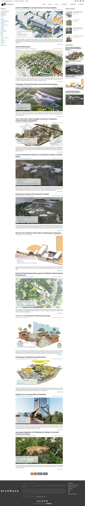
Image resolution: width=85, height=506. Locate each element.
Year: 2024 (19, 140)
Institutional (3, 29)
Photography (4, 14)
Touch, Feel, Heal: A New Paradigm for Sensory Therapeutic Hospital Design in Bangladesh (36, 120)
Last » (45, 473)
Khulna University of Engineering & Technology (26, 143)
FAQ (69, 492)
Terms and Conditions (72, 494)
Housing (2, 28)
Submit (27, 1)
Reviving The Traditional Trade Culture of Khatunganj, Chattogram (38, 233)
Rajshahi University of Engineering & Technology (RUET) (28, 183)
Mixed (2, 32)
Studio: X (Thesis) (20, 72)
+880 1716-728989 (20, 1)
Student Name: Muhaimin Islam (23, 104)
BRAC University (20, 108)
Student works (4, 12)
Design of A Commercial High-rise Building (31, 394)
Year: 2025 (19, 71)
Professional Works (5, 11)
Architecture (3, 19)
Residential (3, 42)
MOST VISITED (69, 45)
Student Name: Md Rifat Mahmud (23, 139)
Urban (2, 43)
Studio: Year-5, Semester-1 (22, 460)
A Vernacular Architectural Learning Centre (31, 357)
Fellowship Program (72, 486)
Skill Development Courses (73, 485)
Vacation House (4, 45)
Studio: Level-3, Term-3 (21, 420)
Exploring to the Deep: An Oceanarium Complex (32, 194)
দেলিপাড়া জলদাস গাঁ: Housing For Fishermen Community (33, 316)
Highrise (2, 26)
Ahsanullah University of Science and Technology (27, 221)
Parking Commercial (4, 37)
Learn (56, 4)
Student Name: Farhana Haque (23, 417)
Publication (64, 4)
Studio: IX (19, 141)
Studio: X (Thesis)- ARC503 (22, 107)
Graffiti (2, 15)
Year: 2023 (19, 32)
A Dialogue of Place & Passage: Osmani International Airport (37, 84)
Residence (3, 41)
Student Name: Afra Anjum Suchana (24, 217)
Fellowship (81, 4)
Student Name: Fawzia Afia (22, 179)
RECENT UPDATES (70, 8)
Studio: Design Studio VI (22, 33)
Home (44, 4)
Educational (3, 22)
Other (2, 36)
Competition (73, 4)
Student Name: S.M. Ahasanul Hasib (24, 31)
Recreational (3, 40)
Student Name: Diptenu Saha (22, 342)
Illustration (3, 13)
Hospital (2, 27)
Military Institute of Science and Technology (26, 305)
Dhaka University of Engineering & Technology (26, 384)
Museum (2, 33)
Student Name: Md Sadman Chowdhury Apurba (26, 259)
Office (2, 35)
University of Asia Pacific (22, 35)
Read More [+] (60, 44)
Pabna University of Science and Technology (26, 346)
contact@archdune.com (8, 1)
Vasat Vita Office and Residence (78, 35)
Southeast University (21, 421)
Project (50, 4)
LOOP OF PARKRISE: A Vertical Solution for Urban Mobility (36, 8)
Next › (39, 473)
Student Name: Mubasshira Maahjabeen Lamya (26, 301)
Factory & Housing (4, 24)
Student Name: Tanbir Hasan (22, 380)
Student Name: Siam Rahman (22, 69)
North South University (21, 73)
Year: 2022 (19, 419)
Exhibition (2, 23)
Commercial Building (4, 21)
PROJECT (3, 8)
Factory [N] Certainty (23, 47)
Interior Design (3, 31)
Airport (2, 18)
